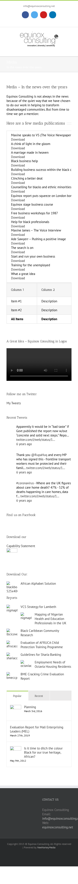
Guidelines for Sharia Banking (41, 655)
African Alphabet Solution (38, 583)
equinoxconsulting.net (57, 827)
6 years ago (24, 444)
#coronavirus (25, 483)
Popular (17, 696)
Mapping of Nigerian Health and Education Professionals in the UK (50, 618)
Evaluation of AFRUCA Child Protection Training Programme (42, 645)
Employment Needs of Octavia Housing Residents (53, 664)
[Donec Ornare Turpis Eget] (6, 560)
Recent (39, 696)
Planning (30, 707)
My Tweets (13, 403)
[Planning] (15, 707)
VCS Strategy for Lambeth (38, 607)
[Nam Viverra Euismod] (11, 560)
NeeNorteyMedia (46, 847)
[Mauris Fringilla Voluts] (8, 560)
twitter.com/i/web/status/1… (35, 440)
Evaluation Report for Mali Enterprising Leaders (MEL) (36, 729)
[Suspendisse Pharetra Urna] (14, 560)
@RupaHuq (39, 455)
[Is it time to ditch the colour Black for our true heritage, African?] (15, 748)
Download (18, 139)
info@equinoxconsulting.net (39, 6)
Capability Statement (20, 546)
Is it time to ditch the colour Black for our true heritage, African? (43, 752)
